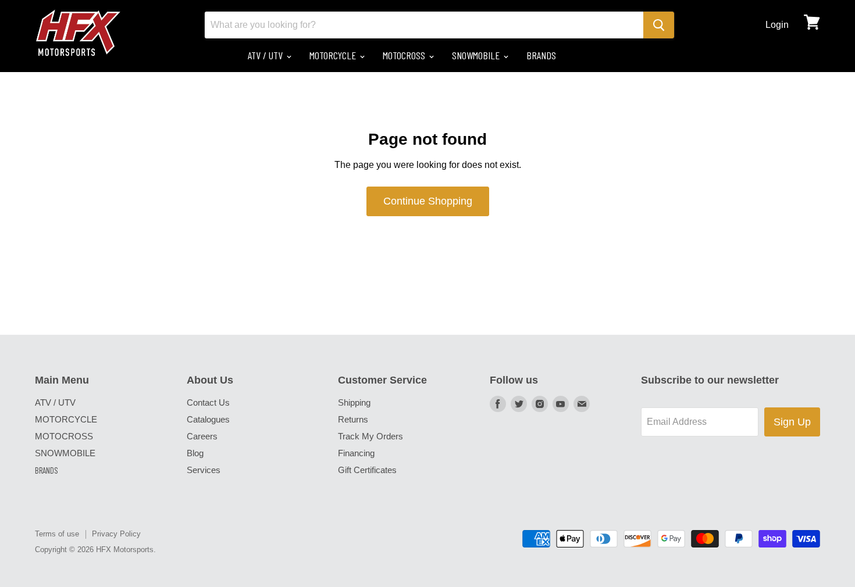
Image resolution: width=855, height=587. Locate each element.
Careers (202, 436)
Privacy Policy (116, 533)
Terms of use (57, 533)
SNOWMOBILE (477, 55)
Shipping (354, 402)
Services (203, 470)
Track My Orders (370, 436)
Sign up (792, 422)
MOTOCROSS (405, 55)
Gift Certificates (367, 470)
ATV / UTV (266, 55)
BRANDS (541, 55)
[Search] (658, 25)
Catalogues (208, 419)
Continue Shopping (427, 201)
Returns (353, 419)
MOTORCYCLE (333, 55)
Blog (195, 453)
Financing (356, 453)
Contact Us (208, 402)
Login (777, 25)
